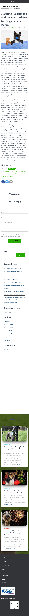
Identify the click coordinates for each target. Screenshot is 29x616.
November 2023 (8, 327)
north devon (24, 171)
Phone (17, 1)
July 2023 (7, 337)
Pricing (4, 561)
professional (16, 174)
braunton (13, 171)
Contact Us (5, 565)
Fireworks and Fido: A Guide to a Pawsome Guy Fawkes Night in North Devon (14, 285)
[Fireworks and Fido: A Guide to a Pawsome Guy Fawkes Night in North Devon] (14, 517)
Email (14, 1)
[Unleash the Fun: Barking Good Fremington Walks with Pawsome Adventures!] (14, 433)
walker (6, 176)
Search (5, 251)
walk (3, 176)
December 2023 (8, 324)
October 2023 (8, 331)
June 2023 (7, 340)
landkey (18, 171)
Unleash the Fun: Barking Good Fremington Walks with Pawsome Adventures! (13, 271)
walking (11, 176)
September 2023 (8, 334)
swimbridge (24, 174)
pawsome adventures (7, 174)
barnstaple (7, 171)
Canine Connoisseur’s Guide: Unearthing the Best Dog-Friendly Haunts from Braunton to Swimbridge (14, 300)
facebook (11, 2)
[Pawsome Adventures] (11, 6)
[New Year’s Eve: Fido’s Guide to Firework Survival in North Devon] (14, 477)
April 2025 (7, 321)
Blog (3, 569)
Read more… (20, 464)
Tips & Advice (12, 168)
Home (3, 557)
